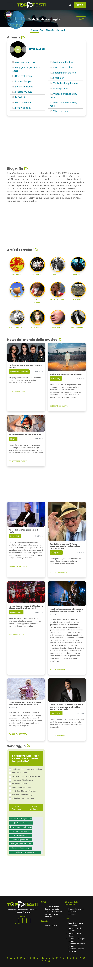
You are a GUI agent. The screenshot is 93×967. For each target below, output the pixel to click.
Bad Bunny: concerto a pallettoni (66, 374)
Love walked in (23, 107)
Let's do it (20, 97)
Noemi (13, 439)
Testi (42, 30)
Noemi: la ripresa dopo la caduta (25, 434)
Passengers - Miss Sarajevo (22, 780)
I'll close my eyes (23, 91)
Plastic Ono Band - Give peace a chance (27, 769)
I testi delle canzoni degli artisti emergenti (76, 911)
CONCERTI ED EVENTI (18, 391)
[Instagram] (25, 921)
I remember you (23, 81)
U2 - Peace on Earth (19, 783)
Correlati (60, 30)
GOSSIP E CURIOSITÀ (18, 566)
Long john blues (23, 102)
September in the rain (64, 72)
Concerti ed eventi (52, 906)
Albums (34, 30)
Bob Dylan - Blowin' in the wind (23, 791)
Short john (58, 77)
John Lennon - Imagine (20, 773)
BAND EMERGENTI (16, 634)
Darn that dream (23, 75)
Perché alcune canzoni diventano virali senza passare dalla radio (66, 610)
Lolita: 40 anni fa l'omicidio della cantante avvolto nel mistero (25, 703)
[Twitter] (28, 921)
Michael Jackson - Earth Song (22, 798)
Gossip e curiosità (52, 909)
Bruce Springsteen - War (21, 787)
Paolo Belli (14, 536)
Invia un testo (80, 5)
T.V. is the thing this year (65, 83)
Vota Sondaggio (16, 807)
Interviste (48, 917)
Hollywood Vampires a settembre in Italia (25, 366)
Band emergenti (51, 914)
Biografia (50, 30)
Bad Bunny (55, 378)
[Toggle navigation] (10, 5)
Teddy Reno (56, 552)
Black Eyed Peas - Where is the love (25, 776)
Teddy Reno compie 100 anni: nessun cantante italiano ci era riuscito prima (65, 546)
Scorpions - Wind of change (22, 794)
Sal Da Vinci (56, 713)
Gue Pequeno (16, 612)
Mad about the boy (63, 62)
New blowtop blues (63, 67)
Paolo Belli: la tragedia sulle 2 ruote (23, 531)
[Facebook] (17, 921)
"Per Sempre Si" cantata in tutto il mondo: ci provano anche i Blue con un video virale (66, 706)
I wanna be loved (24, 86)
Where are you (61, 111)
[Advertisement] (46, 134)
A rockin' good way (25, 62)
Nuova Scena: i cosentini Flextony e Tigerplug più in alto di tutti (26, 607)
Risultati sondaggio (34, 807)
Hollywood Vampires (19, 371)
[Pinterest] (21, 921)
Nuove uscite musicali (53, 911)
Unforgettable (60, 88)
